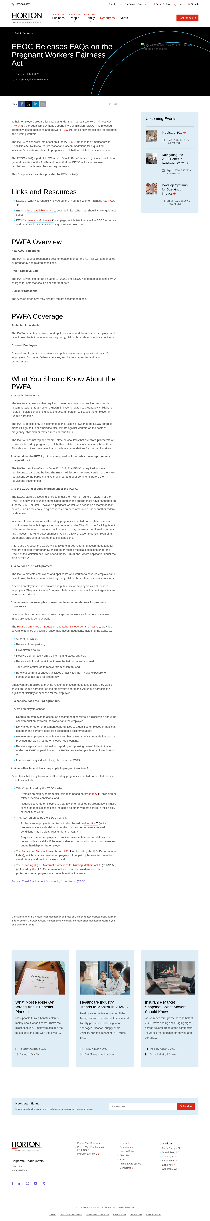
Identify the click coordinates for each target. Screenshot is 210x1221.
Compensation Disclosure (98, 1214)
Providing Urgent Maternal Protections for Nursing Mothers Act (61, 865)
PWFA (17, 125)
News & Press (127, 1151)
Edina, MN (167, 1164)
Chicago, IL (167, 1156)
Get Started (186, 18)
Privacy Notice (119, 1214)
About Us (113, 4)
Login (179, 4)
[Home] (28, 18)
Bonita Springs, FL (171, 1148)
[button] (21, 104)
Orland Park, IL (169, 1152)
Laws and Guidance (40, 220)
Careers (142, 4)
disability (91, 823)
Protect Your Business (88, 1143)
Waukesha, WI (169, 1169)
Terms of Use (136, 1214)
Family (90, 17)
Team (122, 1159)
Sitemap (52, 1214)
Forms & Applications (130, 1163)
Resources (107, 18)
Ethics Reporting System (71, 1214)
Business (58, 17)
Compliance (22, 79)
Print (114, 104)
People (74, 17)
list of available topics (41, 210)
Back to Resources (24, 33)
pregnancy (92, 793)
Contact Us (125, 1167)
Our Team (130, 4)
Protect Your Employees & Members (90, 1148)
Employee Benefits (38, 79)
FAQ (67, 129)
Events (123, 18)
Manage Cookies (153, 1214)
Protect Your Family (87, 1154)
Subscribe (186, 1106)
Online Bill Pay (162, 4)
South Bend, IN (169, 1160)
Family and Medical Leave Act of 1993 (47, 851)
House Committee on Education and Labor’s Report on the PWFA (59, 626)
